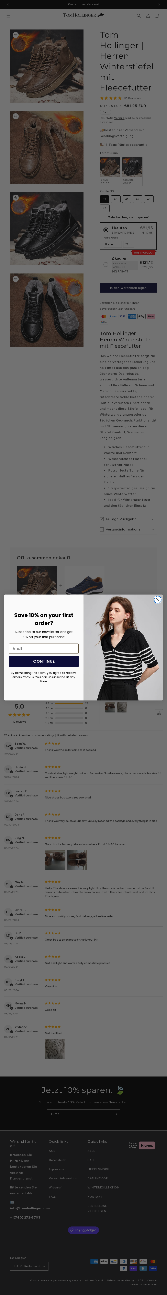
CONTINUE (44, 661)
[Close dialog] (157, 599)
